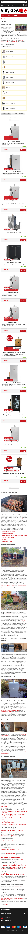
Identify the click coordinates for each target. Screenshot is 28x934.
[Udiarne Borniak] (4, 57)
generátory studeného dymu (7, 898)
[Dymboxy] (4, 88)
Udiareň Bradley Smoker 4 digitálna (14, 172)
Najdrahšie (21, 113)
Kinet (25, 930)
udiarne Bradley (4, 585)
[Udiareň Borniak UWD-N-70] (14, 132)
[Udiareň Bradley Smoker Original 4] (14, 403)
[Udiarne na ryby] (4, 77)
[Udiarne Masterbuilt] (4, 108)
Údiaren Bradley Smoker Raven (14, 262)
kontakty (6, 904)
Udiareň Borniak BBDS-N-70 (14, 202)
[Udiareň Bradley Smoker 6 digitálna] (14, 373)
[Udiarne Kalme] (4, 62)
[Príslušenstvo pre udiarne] (4, 93)
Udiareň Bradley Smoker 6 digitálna (14, 383)
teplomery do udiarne (15, 867)
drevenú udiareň (8, 613)
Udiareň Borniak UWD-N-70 (14, 141)
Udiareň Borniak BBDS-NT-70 (14, 322)
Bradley (21, 40)
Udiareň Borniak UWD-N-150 (14, 443)
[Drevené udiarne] (4, 67)
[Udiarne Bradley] (4, 52)
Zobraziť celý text (6, 46)
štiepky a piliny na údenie (19, 898)
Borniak (2, 41)
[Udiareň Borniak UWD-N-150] (14, 433)
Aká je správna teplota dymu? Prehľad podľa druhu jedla (14, 824)
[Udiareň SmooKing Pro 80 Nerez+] (14, 222)
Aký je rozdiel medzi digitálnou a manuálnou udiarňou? (14, 535)
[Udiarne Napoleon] (4, 72)
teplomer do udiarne (9, 621)
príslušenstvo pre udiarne (6, 711)
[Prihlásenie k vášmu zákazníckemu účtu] (2, 5)
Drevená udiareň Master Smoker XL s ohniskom (14, 352)
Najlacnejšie (14, 113)
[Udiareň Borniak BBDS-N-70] (14, 192)
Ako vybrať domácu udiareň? (8, 531)
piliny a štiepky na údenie (17, 852)
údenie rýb (12, 845)
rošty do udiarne (13, 868)
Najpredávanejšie (6, 113)
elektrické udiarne (17, 832)
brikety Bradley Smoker (10, 853)
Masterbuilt (7, 41)
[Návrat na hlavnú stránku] (2, 19)
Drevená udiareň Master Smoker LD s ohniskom (14, 473)
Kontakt (12, 5)
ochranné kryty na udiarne (6, 870)
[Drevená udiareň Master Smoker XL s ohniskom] (14, 343)
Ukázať (9, 117)
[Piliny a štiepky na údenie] (4, 98)
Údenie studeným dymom (7, 541)
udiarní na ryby (4, 806)
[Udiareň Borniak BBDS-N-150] (14, 282)
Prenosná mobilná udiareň (8, 537)
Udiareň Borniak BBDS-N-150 (14, 292)
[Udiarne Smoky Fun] (4, 103)
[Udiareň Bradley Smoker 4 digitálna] (14, 162)
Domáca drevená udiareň (7, 533)
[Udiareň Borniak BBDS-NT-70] (14, 312)
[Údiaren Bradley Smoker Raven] (14, 252)
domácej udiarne (22, 518)
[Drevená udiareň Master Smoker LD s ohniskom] (14, 463)
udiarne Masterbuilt (22, 585)
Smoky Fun (14, 41)
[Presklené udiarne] (4, 83)
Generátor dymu (5, 539)
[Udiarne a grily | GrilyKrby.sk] (14, 10)
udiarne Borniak (11, 585)
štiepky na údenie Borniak (13, 710)
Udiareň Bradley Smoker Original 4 (14, 413)
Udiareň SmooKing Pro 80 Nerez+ (14, 232)
